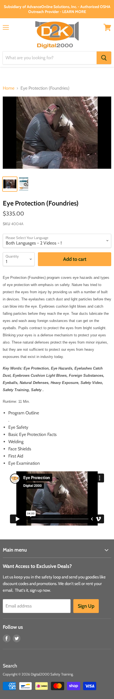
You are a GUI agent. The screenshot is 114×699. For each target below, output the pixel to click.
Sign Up (86, 606)
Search (10, 666)
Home (8, 88)
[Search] (104, 57)
